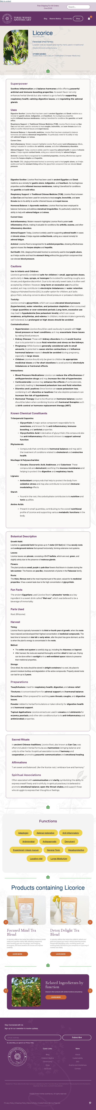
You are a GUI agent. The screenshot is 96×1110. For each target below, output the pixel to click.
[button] (76, 1037)
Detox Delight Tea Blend (64, 932)
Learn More (17, 954)
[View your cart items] (89, 18)
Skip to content (5, 1)
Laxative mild (36, 858)
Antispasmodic (49, 841)
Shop (78, 18)
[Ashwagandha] (26, 992)
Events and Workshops (78, 1065)
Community (67, 18)
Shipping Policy (20, 1103)
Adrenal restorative (45, 832)
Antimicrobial (28, 841)
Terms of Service (54, 1103)
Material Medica (47, 1058)
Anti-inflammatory (71, 832)
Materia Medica (55, 18)
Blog (45, 18)
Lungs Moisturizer (59, 858)
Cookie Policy (43, 1103)
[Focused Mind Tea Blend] (26, 910)
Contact (78, 1069)
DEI (77, 1061)
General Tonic (53, 849)
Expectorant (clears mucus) (26, 849)
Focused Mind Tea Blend (21, 932)
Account (47, 1069)
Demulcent (70, 841)
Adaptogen (23, 832)
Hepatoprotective (76, 849)
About (77, 1054)
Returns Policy (32, 1103)
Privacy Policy (9, 1103)
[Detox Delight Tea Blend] (69, 910)
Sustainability (78, 1058)
